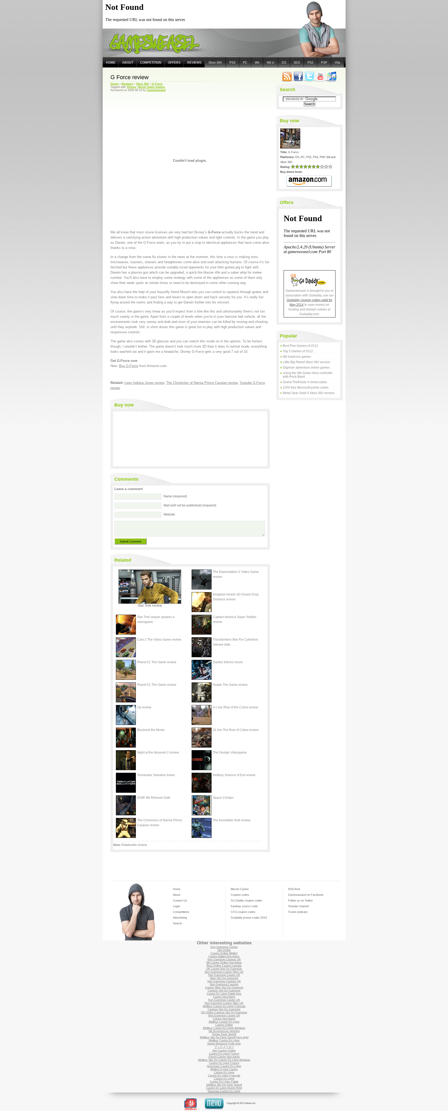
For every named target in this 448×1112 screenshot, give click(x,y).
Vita (337, 62)
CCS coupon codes (243, 911)
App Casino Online (224, 1050)
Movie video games (151, 87)
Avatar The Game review (230, 685)
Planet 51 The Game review (156, 662)
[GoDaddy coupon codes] (309, 285)
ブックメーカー (224, 1046)
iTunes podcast (297, 911)
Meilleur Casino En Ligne (224, 1021)
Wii (257, 62)
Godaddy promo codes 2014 (249, 917)
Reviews (194, 62)
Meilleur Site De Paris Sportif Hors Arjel (224, 1037)
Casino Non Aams (224, 996)
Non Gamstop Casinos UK (224, 959)
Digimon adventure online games (306, 367)
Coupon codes (240, 894)
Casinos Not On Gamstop (224, 990)
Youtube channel (298, 906)
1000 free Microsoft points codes (305, 387)
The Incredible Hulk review (231, 820)
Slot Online (224, 950)
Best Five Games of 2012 (300, 346)
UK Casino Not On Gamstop (224, 968)
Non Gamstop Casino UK (224, 975)
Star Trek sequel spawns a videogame (155, 619)
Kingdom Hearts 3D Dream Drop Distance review (236, 597)
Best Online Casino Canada (224, 965)
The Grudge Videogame (230, 752)
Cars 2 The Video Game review (159, 639)
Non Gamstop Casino (224, 946)
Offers (174, 62)
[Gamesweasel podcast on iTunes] (331, 81)
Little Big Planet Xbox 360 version (306, 362)
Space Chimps (223, 797)
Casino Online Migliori (224, 953)
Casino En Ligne (224, 1072)
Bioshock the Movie (151, 730)
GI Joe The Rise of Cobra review (235, 730)
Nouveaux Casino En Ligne (224, 1066)
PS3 (232, 62)
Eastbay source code (244, 906)
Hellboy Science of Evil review (234, 775)
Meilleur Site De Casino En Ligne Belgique (224, 1059)
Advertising (180, 917)
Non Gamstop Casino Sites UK (224, 971)
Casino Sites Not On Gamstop (224, 987)
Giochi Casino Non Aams (224, 1056)
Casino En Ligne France (224, 1053)
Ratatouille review (134, 845)
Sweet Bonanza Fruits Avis (224, 1043)
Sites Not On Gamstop (224, 978)
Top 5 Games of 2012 (298, 351)
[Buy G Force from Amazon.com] (309, 181)
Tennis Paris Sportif (224, 1034)
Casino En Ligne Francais (224, 1075)
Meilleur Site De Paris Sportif (224, 1084)
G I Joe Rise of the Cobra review (235, 707)
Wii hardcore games (297, 356)
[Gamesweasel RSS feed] (287, 81)
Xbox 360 (215, 62)
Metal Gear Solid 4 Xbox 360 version (308, 393)
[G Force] (291, 147)
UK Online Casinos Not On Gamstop (224, 1012)
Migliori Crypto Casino (224, 1069)
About (127, 62)
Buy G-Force (128, 366)
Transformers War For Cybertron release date (235, 642)
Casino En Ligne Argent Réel (224, 1087)
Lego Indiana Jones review (144, 383)
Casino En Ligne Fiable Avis (224, 993)
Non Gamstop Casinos (224, 984)
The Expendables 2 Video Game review (236, 574)
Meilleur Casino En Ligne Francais (224, 1006)
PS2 (310, 62)
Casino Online (224, 1024)
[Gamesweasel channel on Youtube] (320, 81)
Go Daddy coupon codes (246, 900)
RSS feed (294, 889)
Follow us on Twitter (300, 900)
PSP (324, 62)
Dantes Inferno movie (228, 662)
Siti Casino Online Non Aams (224, 962)
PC (245, 62)
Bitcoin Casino (240, 889)
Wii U (270, 62)
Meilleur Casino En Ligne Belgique (224, 1027)
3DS (297, 62)
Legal (176, 906)
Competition (150, 62)
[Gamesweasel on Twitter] (309, 81)
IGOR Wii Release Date (153, 797)
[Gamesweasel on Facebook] (298, 81)
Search (177, 923)
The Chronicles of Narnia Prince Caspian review (201, 383)
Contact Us (180, 900)
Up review (144, 707)
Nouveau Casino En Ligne (224, 1091)
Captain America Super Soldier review (234, 619)
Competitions (181, 911)
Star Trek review (150, 605)
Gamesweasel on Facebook (306, 894)
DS (284, 62)
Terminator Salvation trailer (156, 775)
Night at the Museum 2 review (158, 752)
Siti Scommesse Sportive (224, 1031)
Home (110, 62)
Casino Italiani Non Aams (224, 956)
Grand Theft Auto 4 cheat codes (305, 382)
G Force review (129, 77)
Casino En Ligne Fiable (224, 1081)
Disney (131, 87)
